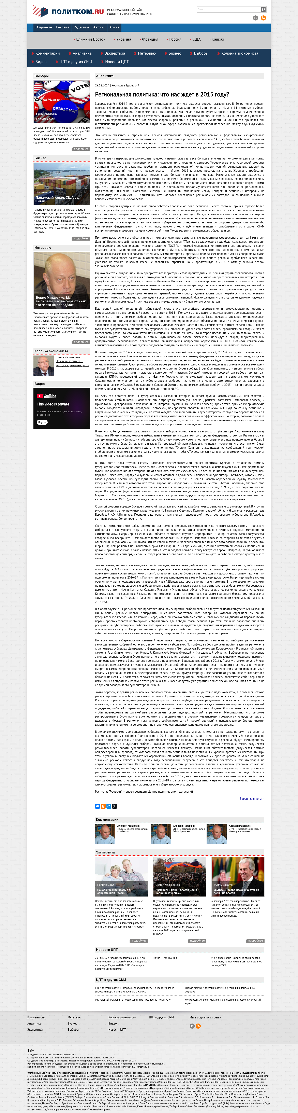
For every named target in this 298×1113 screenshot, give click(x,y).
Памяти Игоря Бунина (165, 958)
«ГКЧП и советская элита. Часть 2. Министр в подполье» (245, 830)
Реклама (63, 27)
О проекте (43, 27)
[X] (114, 806)
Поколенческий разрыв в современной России (114, 891)
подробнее (81, 149)
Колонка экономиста (239, 53)
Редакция (81, 27)
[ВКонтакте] (97, 806)
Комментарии (47, 53)
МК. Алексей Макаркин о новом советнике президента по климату (132, 999)
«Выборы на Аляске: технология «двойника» (132, 830)
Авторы (99, 27)
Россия (175, 39)
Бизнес (175, 53)
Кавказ (218, 39)
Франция (150, 39)
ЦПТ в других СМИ (76, 62)
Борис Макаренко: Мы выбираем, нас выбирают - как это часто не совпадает (61, 301)
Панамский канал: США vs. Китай (57, 199)
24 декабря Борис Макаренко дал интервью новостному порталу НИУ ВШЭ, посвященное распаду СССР (236, 961)
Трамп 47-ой (45, 119)
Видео (41, 62)
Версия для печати (252, 799)
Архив (114, 27)
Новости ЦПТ (117, 62)
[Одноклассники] (103, 806)
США (196, 39)
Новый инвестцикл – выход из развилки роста (72, 363)
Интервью (147, 53)
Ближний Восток (90, 39)
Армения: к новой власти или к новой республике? (176, 891)
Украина (123, 39)
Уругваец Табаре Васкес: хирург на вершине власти (236, 891)
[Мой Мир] (108, 806)
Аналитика (82, 53)
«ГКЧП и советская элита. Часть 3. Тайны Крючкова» (189, 830)
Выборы (201, 53)
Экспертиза (115, 53)
